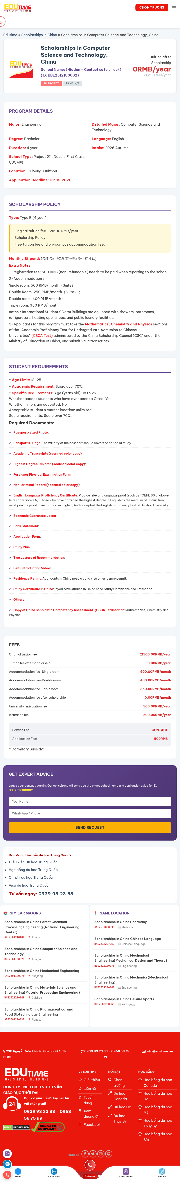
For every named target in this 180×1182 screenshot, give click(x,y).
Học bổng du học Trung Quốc (33, 870)
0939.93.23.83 (55, 893)
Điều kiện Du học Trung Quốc (33, 862)
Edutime (10, 35)
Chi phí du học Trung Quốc (31, 877)
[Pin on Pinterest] (108, 1153)
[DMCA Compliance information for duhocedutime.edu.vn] (48, 1127)
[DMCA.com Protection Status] (16, 1127)
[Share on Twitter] (93, 1153)
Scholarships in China (39, 35)
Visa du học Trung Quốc (29, 885)
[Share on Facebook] (85, 1153)
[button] (174, 7)
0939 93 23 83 (96, 1051)
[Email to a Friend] (100, 1153)
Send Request (90, 827)
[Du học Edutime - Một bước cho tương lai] (17, 7)
